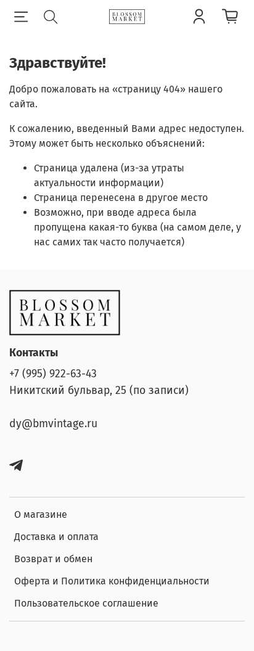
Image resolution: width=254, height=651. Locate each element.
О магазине (40, 514)
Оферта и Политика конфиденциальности (112, 581)
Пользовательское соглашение (86, 603)
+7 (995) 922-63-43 (53, 373)
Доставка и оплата (56, 536)
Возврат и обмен (53, 559)
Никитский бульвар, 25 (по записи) (99, 390)
